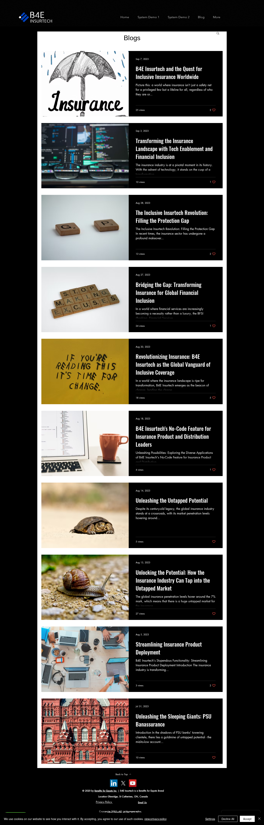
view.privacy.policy (155, 819)
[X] (123, 783)
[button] (147, 17)
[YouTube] (132, 783)
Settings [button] (210, 819)
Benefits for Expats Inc (106, 790)
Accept (247, 819)
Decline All (227, 819)
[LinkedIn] (114, 783)
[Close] (259, 819)
